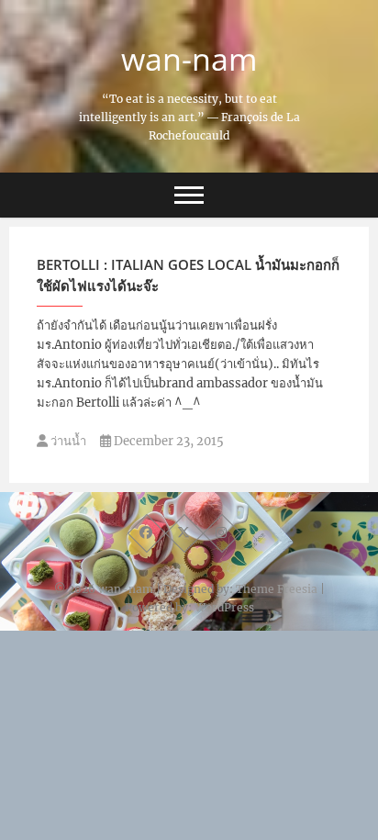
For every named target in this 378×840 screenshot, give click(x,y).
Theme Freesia (276, 589)
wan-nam (189, 59)
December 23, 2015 (167, 441)
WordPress (224, 607)
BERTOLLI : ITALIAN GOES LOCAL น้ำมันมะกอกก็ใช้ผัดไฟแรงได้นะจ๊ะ (188, 275)
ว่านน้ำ (67, 441)
